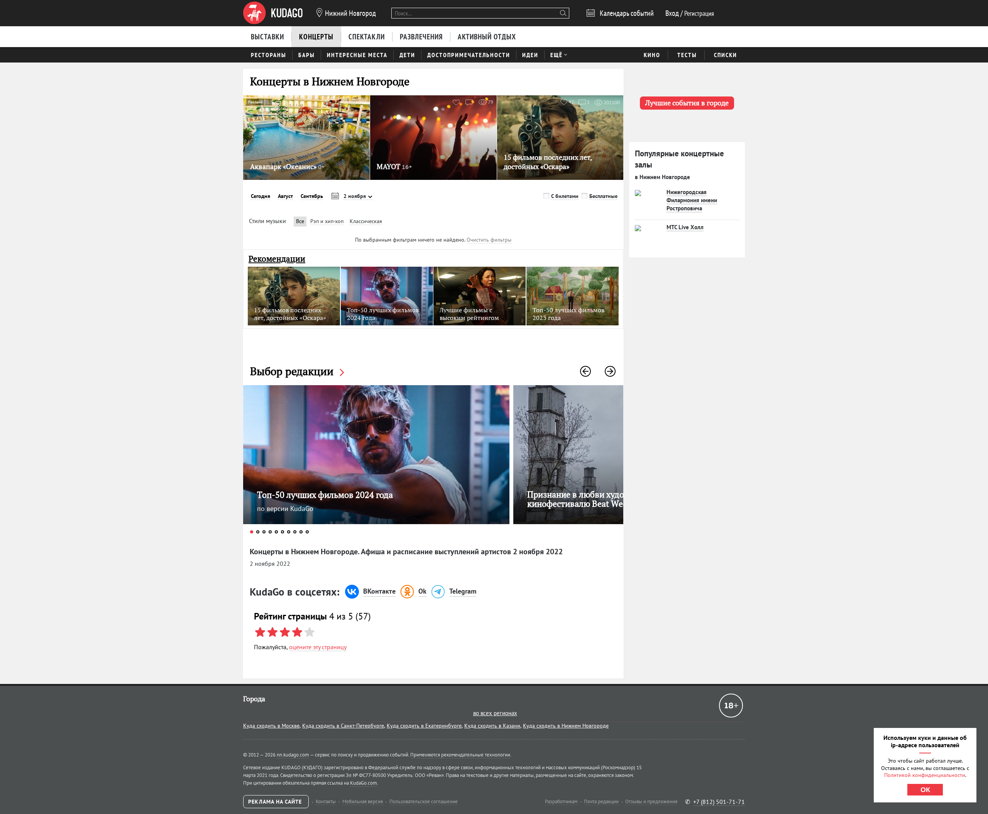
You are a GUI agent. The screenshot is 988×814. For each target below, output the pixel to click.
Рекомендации (277, 259)
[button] (585, 371)
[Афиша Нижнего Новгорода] (273, 13)
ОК (925, 790)
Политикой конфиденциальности (924, 775)
